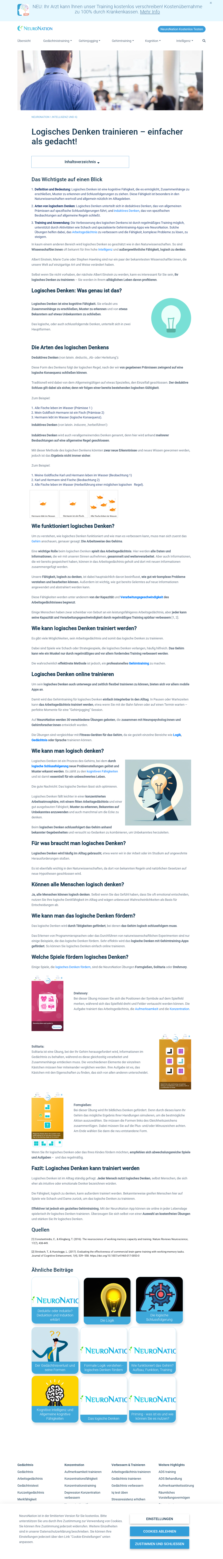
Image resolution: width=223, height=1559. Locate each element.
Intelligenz (105, 249)
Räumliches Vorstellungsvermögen (174, 1495)
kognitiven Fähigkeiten (102, 771)
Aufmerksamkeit (146, 1009)
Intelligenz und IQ (64, 117)
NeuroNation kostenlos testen (181, 29)
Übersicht (24, 41)
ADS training (167, 1472)
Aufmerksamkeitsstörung (176, 1485)
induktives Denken (126, 211)
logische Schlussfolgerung (50, 766)
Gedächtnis (39, 740)
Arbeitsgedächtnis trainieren (131, 1472)
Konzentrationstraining (80, 1485)
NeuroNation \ (42, 117)
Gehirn (36, 541)
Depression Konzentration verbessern (82, 1495)
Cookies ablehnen (159, 1531)
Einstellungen (159, 1519)
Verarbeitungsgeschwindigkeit (141, 597)
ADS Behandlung (170, 1478)
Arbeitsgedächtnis (84, 232)
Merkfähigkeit (27, 1499)
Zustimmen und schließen (159, 1544)
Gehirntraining (139, 663)
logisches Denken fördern (73, 967)
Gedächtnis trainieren (126, 1478)
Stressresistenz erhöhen (128, 1499)
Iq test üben (120, 1492)
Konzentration (179, 1009)
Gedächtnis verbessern (127, 1485)
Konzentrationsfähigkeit (81, 1478)
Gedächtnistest (28, 1485)
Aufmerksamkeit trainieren (83, 1472)
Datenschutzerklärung (55, 1531)
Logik (177, 735)
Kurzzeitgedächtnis (30, 1492)
